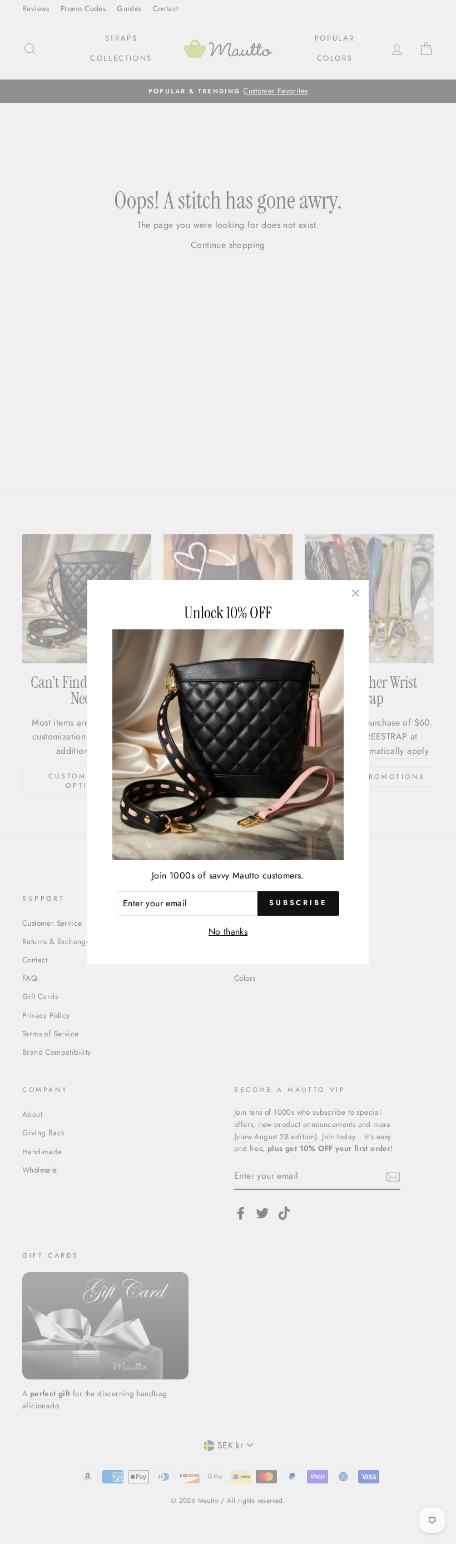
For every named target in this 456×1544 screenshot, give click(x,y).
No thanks (228, 931)
